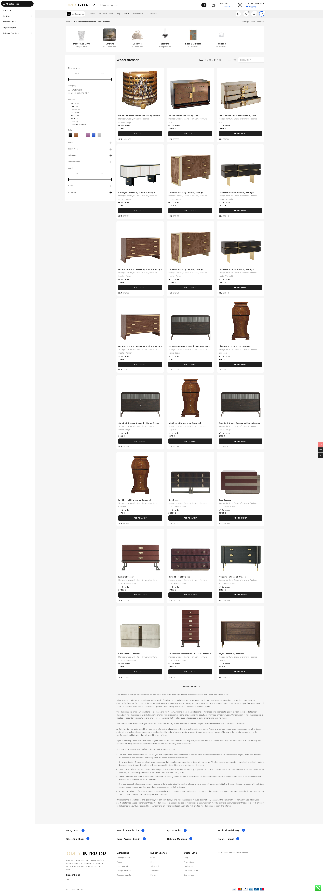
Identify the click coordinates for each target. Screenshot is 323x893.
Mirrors (153, 875)
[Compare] (160, 73)
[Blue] (93, 135)
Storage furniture (125, 119)
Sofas (152, 857)
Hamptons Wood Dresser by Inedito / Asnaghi (140, 269)
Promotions (189, 862)
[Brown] (76, 135)
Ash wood (75, 112)
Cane (73, 121)
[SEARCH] (203, 5)
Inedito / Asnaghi (125, 199)
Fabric (73, 103)
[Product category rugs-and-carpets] (193, 38)
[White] (82, 135)
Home (69, 21)
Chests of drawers (190, 119)
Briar (73, 118)
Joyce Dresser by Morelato (231, 654)
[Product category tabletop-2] (221, 38)
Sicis (170, 122)
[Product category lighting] (165, 38)
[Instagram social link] (67, 879)
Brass (73, 115)
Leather (74, 109)
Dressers (137, 119)
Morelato (222, 660)
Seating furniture (123, 857)
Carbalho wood (77, 124)
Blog (186, 857)
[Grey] (99, 135)
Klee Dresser (174, 500)
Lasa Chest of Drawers (129, 654)
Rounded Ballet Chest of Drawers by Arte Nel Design (139, 116)
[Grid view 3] (229, 60)
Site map (80, 889)
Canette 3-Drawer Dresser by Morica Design (189, 346)
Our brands (188, 866)
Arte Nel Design (124, 122)
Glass (73, 106)
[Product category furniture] (109, 38)
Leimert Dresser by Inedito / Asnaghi (236, 192)
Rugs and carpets (124, 875)
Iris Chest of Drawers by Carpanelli (235, 346)
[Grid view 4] (234, 60)
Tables (119, 862)
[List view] (225, 60)
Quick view (160, 79)
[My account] (238, 13)
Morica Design (174, 353)
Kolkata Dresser (125, 577)
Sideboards (154, 866)
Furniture (75, 89)
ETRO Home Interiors (177, 506)
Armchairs (154, 870)
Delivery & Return (191, 870)
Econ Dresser (225, 500)
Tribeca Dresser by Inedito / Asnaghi (185, 192)
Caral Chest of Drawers (179, 577)
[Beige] (88, 135)
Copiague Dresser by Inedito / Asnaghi (136, 192)
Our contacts (189, 875)
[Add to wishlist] (160, 85)
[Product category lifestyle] (137, 38)
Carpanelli (223, 353)
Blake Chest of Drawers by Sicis (183, 115)
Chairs (152, 862)
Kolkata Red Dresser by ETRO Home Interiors (189, 654)
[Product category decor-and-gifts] (81, 38)
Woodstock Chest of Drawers (232, 577)
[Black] (70, 135)
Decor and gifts (77, 93)
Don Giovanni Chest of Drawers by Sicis (237, 115)
